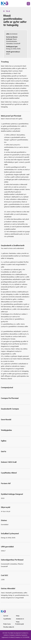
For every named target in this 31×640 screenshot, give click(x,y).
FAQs (17, 616)
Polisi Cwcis (7, 624)
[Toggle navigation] (28, 3)
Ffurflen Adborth (8, 627)
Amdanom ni (20, 619)
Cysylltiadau (7, 619)
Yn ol (8, 11)
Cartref (5, 616)
